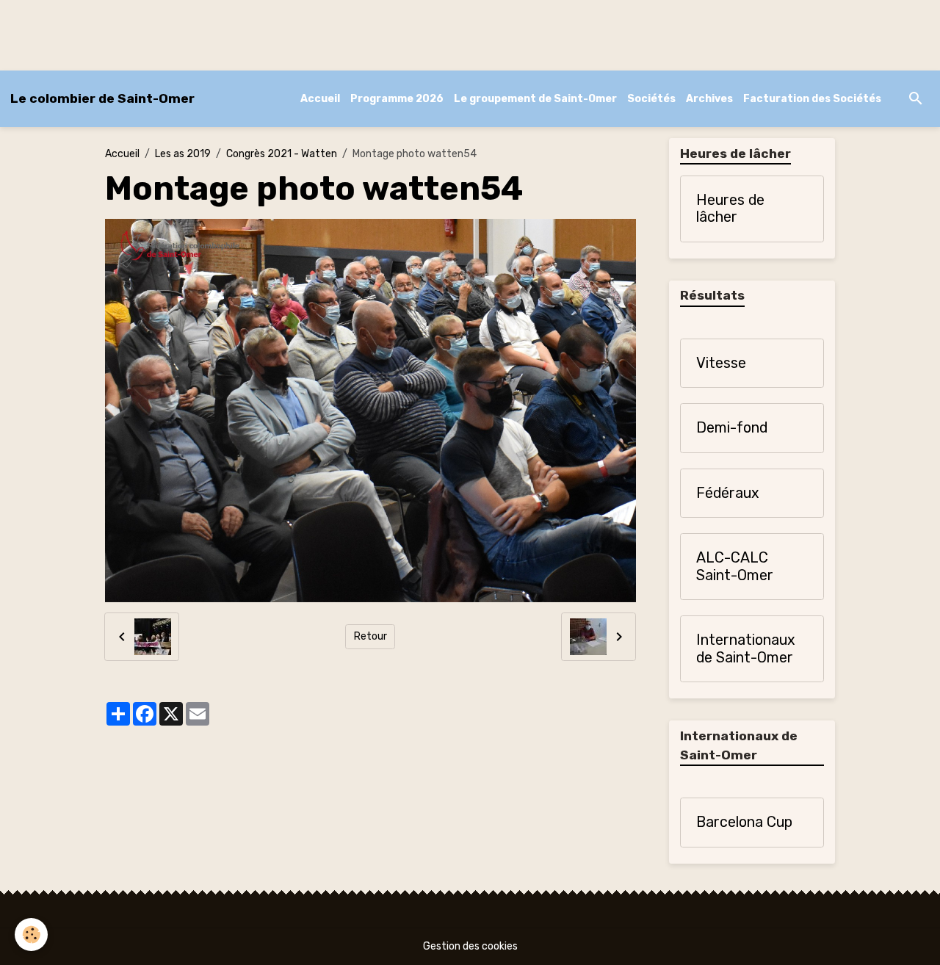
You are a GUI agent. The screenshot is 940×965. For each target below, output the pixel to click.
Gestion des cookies (470, 946)
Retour (370, 636)
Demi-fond (731, 427)
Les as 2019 (183, 154)
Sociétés (651, 99)
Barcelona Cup (744, 822)
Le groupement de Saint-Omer (535, 99)
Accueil (320, 99)
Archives (709, 99)
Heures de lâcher (730, 209)
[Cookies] (31, 934)
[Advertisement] (267, 33)
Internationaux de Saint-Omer (745, 649)
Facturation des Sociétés (812, 99)
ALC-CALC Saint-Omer (734, 566)
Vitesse (721, 363)
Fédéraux (727, 493)
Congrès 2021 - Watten (281, 154)
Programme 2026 (397, 99)
